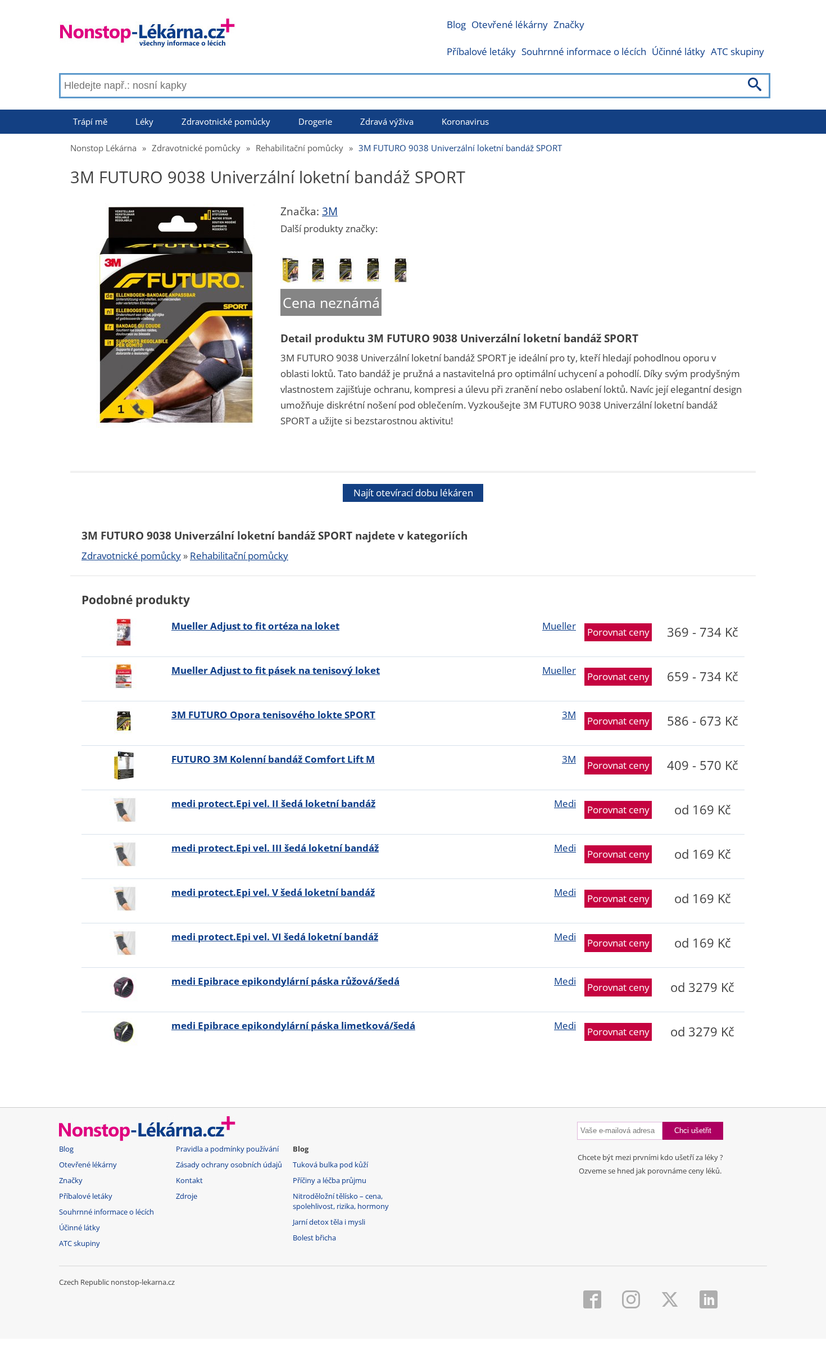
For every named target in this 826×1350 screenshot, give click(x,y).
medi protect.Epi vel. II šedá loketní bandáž (273, 803)
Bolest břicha (314, 1238)
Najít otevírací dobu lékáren (413, 492)
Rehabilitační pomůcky (299, 147)
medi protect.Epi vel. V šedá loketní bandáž (273, 892)
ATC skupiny (737, 51)
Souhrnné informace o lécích (583, 51)
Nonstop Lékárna (103, 147)
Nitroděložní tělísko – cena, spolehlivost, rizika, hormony (341, 1201)
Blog (456, 24)
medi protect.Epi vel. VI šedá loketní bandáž (274, 936)
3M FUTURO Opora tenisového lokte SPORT (273, 714)
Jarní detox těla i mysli (329, 1222)
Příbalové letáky (481, 51)
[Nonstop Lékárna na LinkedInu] (708, 1300)
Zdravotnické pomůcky (225, 121)
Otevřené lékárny (509, 24)
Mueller (559, 625)
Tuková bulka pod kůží (330, 1165)
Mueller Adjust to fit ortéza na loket (255, 625)
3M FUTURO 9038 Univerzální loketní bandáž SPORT (460, 147)
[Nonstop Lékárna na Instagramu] (631, 1300)
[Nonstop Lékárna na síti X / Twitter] (669, 1300)
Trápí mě (90, 121)
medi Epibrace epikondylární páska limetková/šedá (293, 1025)
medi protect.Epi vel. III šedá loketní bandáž (275, 847)
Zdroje (186, 1196)
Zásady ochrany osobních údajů (229, 1165)
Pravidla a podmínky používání (227, 1149)
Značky (568, 24)
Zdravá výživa (387, 121)
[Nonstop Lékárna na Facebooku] (592, 1300)
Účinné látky (678, 51)
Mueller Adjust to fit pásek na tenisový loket (275, 670)
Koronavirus (465, 121)
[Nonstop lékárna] (147, 35)
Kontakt (189, 1180)
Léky (144, 121)
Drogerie (315, 121)
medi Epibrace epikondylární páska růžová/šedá (285, 981)
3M (330, 211)
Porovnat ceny (618, 632)
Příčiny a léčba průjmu (329, 1180)
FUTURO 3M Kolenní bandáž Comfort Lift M (273, 759)
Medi (565, 803)
